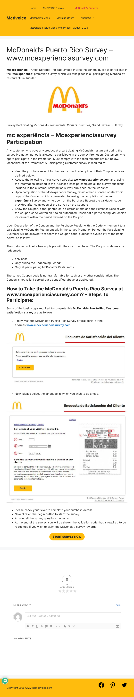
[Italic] (32, 626)
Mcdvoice (16, 18)
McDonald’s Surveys (86, 8)
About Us (86, 17)
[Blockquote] (55, 626)
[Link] (64, 626)
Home (33, 8)
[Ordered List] (46, 626)
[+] (73, 626)
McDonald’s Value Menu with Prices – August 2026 (59, 27)
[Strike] (42, 626)
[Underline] (37, 626)
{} (69, 626)
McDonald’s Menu (40, 17)
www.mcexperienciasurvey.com (48, 325)
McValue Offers (65, 17)
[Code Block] (60, 626)
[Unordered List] (51, 626)
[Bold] (28, 626)
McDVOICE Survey (53, 8)
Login (117, 605)
